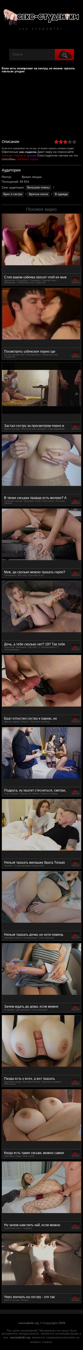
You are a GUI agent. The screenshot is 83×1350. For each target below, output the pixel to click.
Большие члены (38, 187)
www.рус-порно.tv (14, 155)
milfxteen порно (28, 159)
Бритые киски (38, 194)
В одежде (61, 194)
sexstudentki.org (28, 1323)
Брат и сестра (12, 194)
